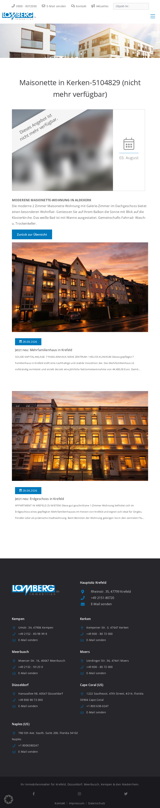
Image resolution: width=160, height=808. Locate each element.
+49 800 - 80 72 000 (99, 634)
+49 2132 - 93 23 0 (30, 667)
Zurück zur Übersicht (32, 234)
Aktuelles (101, 6)
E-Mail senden (56, 6)
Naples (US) (20, 724)
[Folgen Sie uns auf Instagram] (79, 794)
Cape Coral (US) (91, 685)
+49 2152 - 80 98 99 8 (32, 634)
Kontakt (80, 6)
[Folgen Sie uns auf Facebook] (33, 794)
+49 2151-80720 (102, 598)
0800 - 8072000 (26, 6)
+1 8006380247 (28, 745)
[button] (8, 799)
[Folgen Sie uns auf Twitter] (125, 794)
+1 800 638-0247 (97, 706)
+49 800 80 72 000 (30, 700)
